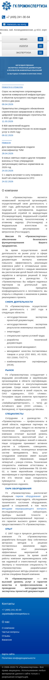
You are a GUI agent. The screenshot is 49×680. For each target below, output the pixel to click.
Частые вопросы (10, 632)
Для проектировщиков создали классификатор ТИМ (18, 148)
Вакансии (7, 640)
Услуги (23, 46)
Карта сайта (8, 654)
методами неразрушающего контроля (24, 508)
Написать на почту (16, 24)
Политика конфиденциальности (18, 658)
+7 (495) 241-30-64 (18, 17)
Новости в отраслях (12, 87)
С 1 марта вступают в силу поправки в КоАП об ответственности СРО (22, 176)
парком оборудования (28, 496)
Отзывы (6, 636)
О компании (8, 628)
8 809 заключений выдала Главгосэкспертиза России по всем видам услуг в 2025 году (24, 128)
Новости (6, 142)
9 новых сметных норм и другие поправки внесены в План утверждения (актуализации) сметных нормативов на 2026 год (24, 163)
